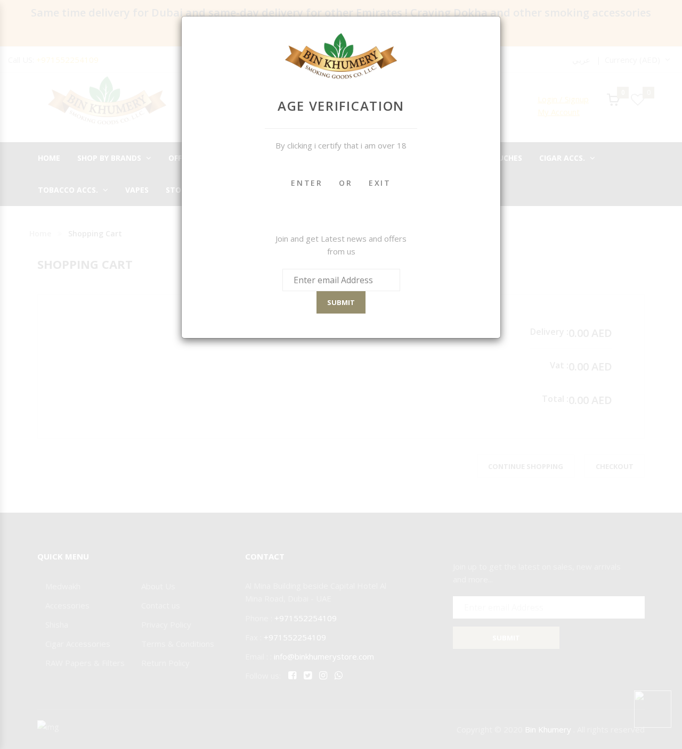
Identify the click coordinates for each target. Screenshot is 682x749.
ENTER (307, 183)
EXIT (380, 183)
